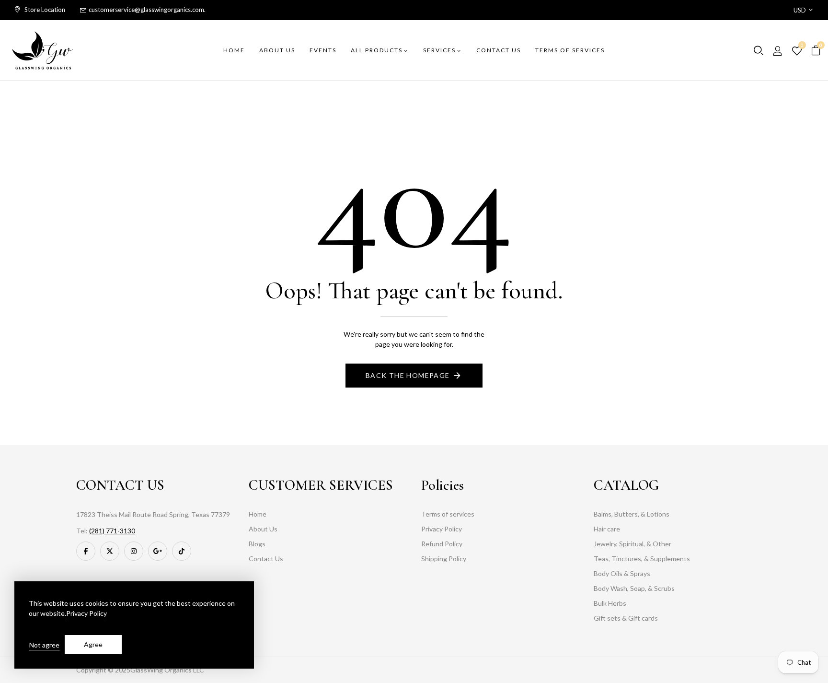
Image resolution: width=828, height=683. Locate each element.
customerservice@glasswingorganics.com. (147, 9)
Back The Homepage (408, 375)
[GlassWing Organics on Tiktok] (181, 551)
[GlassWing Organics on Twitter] (109, 551)
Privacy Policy (86, 613)
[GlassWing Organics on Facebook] (85, 551)
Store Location (44, 9)
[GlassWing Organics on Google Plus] (157, 551)
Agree (93, 644)
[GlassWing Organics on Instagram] (133, 551)
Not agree (44, 645)
